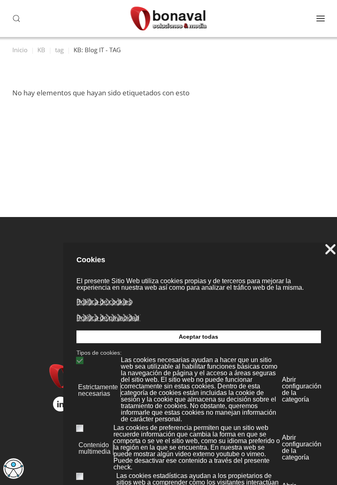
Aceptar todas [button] (198, 336)
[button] (16, 18)
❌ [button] (330, 249)
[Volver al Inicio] (169, 18)
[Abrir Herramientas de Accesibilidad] (13, 468)
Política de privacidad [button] (107, 317)
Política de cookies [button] (104, 301)
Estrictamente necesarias (98, 390)
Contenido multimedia (94, 448)
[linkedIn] (60, 404)
